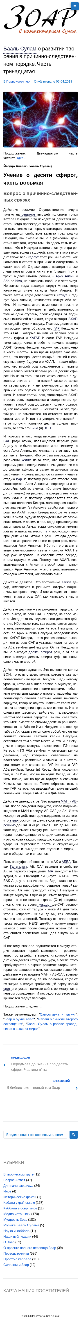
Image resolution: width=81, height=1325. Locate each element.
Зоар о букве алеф (19, 1019)
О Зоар (8, 1242)
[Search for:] (35, 1135)
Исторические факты (19, 1197)
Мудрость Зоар (15, 1219)
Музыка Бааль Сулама (21, 1225)
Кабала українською (19, 1202)
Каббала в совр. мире (20, 1208)
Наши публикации (17, 1236)
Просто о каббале (17, 1259)
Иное (7, 1191)
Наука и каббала (16, 1231)
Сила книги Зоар (16, 1265)
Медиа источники (16, 1214)
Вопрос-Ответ (14, 1180)
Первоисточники (18, 81)
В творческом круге (18, 1174)
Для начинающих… (18, 1185)
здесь (20, 158)
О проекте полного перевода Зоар (29, 1248)
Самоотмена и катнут (58, 1014)
